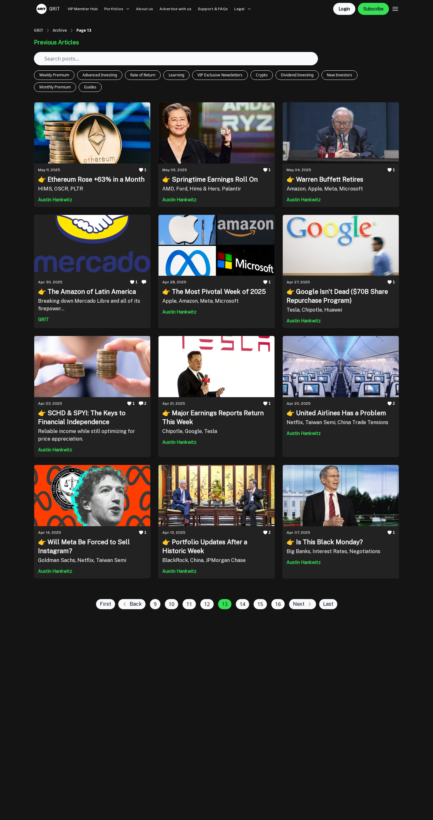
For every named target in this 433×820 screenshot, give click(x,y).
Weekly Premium (54, 75)
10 (171, 604)
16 (278, 604)
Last (328, 604)
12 (207, 604)
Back (136, 604)
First (105, 604)
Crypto (262, 75)
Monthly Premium (55, 87)
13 (225, 604)
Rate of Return (142, 75)
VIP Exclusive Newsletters (219, 75)
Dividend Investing (297, 75)
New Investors (339, 75)
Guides (90, 87)
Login (344, 8)
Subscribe (373, 8)
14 (242, 604)
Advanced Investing (99, 75)
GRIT (38, 30)
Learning (176, 75)
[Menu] (395, 8)
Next (299, 604)
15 (260, 604)
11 (189, 604)
